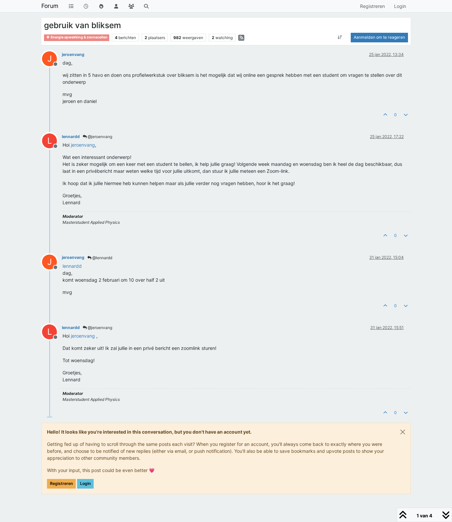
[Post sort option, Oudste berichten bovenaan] (340, 37)
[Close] (402, 432)
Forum (49, 5)
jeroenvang (73, 54)
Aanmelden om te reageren (379, 37)
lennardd (71, 136)
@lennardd (101, 257)
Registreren (61, 483)
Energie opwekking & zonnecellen (79, 37)
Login (85, 483)
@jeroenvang (99, 136)
